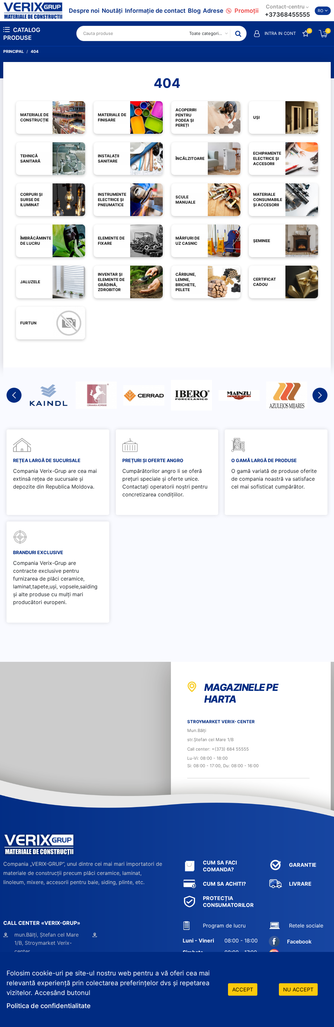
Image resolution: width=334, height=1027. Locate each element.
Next (319, 395)
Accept (242, 989)
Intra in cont (280, 33)
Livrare (300, 883)
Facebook (299, 941)
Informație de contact (155, 10)
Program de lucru (224, 925)
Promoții (247, 10)
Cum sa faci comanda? (220, 866)
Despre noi (84, 10)
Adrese (213, 10)
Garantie (302, 865)
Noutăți (112, 10)
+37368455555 (287, 14)
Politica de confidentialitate (49, 1006)
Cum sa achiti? (224, 883)
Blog (194, 10)
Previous (14, 395)
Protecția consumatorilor (228, 901)
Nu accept (298, 989)
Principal (13, 51)
